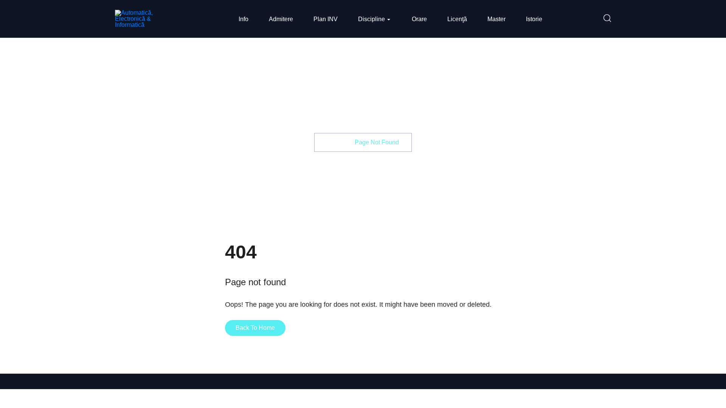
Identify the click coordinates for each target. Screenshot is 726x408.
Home (335, 142)
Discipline (371, 19)
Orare (419, 19)
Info (243, 19)
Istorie (534, 19)
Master (496, 19)
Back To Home (255, 328)
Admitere (281, 19)
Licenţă (457, 19)
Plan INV (325, 19)
